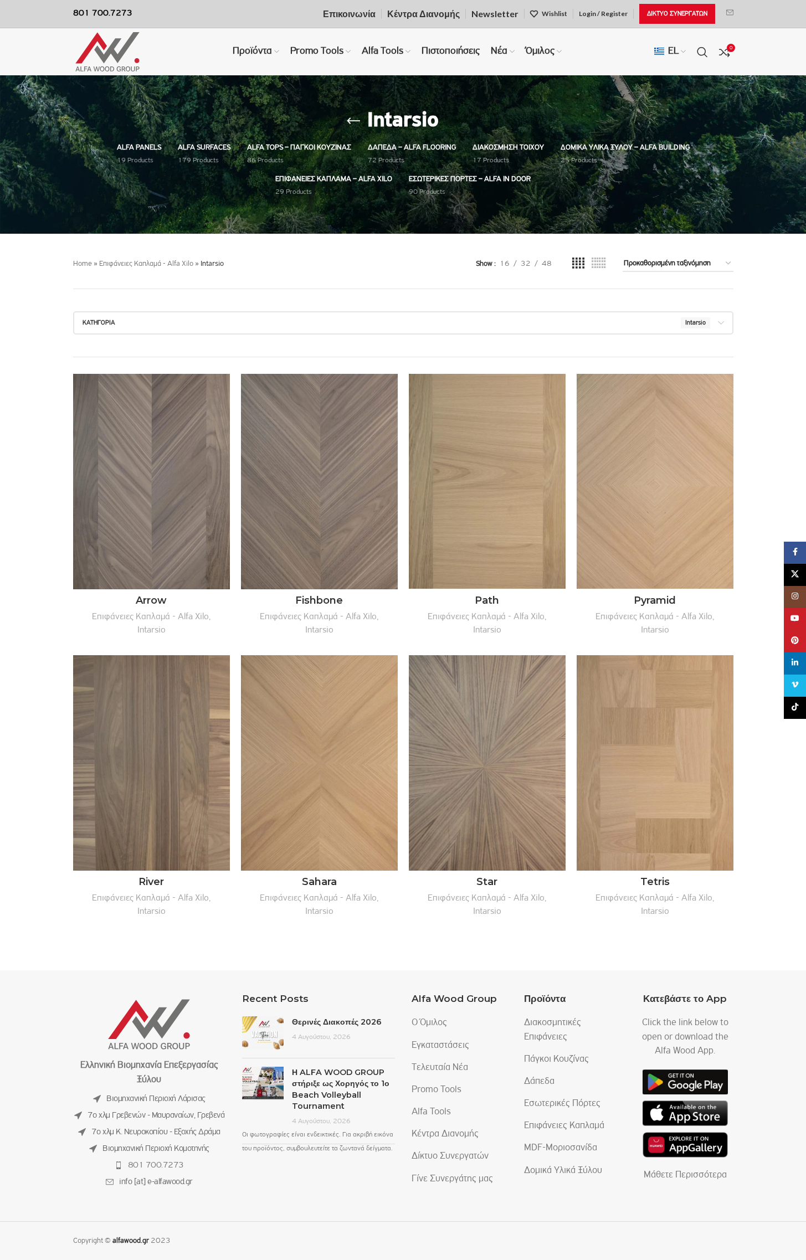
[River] (151, 762)
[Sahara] (319, 762)
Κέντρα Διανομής (445, 1134)
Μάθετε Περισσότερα (685, 1175)
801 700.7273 (156, 1165)
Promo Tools (436, 1090)
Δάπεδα (539, 1082)
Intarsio (151, 630)
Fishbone (319, 600)
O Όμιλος (429, 1023)
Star (486, 882)
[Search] (702, 52)
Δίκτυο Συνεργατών (450, 1156)
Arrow (151, 600)
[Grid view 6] (599, 263)
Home (82, 264)
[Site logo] (107, 52)
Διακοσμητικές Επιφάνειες (552, 1030)
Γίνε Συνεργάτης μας (452, 1179)
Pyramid (655, 600)
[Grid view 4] (578, 263)
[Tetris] (655, 762)
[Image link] (149, 1025)
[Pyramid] (655, 481)
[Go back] (353, 121)
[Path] (487, 481)
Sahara (319, 882)
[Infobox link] (729, 14)
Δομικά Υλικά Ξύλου (563, 1171)
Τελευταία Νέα (440, 1068)
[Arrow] (151, 481)
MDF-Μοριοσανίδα (560, 1148)
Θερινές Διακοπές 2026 (337, 1022)
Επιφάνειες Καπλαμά (564, 1126)
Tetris (655, 882)
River (151, 882)
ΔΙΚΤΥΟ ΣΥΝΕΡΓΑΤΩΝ (677, 14)
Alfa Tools (431, 1112)
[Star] (487, 762)
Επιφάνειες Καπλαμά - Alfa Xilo (146, 264)
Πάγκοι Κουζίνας (556, 1059)
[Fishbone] (319, 481)
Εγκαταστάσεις (440, 1046)
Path (487, 600)
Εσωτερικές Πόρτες (562, 1104)
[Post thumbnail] (263, 1033)
